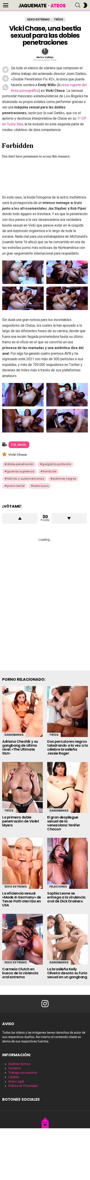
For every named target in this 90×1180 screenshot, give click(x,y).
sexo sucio (41, 486)
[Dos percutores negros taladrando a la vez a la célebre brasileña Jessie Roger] (67, 711)
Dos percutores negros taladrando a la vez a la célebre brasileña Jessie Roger (67, 747)
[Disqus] (45, 601)
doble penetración (20, 464)
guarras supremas (21, 471)
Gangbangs (14, 735)
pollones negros (64, 478)
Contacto (14, 1068)
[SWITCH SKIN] (85, 5)
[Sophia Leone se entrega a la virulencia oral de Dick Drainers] (67, 863)
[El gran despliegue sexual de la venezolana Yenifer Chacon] (67, 787)
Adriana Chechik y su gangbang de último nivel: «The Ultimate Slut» (20, 747)
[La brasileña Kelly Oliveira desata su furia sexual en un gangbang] (67, 939)
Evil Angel (19, 445)
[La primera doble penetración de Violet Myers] (22, 787)
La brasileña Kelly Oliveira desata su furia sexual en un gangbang (67, 973)
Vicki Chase (17, 454)
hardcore (50, 471)
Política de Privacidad (23, 1086)
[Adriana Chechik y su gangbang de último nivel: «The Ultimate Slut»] (22, 711)
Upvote (20, 518)
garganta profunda (56, 464)
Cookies (13, 1077)
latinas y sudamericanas (25, 478)
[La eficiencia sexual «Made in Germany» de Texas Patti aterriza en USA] (22, 863)
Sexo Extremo (15, 886)
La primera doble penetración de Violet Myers (20, 821)
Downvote (69, 518)
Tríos (54, 735)
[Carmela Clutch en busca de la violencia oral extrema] (22, 939)
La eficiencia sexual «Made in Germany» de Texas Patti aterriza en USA (21, 899)
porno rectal (16, 486)
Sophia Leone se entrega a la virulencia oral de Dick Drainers (66, 897)
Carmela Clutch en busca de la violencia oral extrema (20, 973)
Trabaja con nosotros (22, 1072)
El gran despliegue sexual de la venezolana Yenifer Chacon (63, 823)
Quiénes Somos (19, 1064)
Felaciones (58, 886)
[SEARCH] (77, 5)
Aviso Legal (16, 1081)
